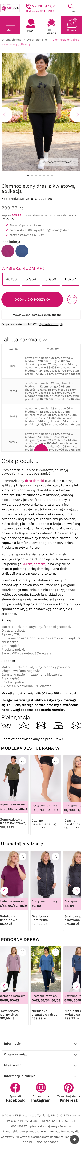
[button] (4, 891)
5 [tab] (44, 176)
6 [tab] (48, 176)
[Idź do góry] (74, 1139)
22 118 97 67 (43, 6)
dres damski (34, 481)
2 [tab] (32, 176)
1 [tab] (28, 176)
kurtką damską (34, 564)
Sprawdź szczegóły (51, 324)
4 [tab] (40, 176)
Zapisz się (8, 218)
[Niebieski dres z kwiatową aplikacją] (21, 251)
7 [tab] (52, 176)
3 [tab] (36, 176)
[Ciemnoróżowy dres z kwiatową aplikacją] (7, 251)
